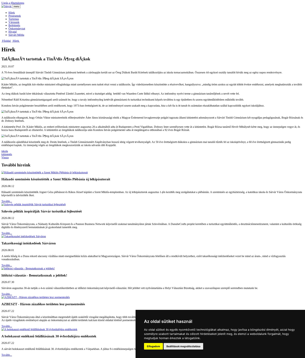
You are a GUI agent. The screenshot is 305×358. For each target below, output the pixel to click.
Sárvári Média (16, 34)
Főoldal (6, 40)
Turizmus (13, 18)
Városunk (13, 22)
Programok (14, 15)
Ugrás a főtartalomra (12, 2)
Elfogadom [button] (153, 346)
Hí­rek (11, 12)
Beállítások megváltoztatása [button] (183, 346)
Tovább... (6, 201)
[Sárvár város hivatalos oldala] (6, 6)
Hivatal (12, 31)
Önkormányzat (16, 28)
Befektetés (14, 25)
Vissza (5, 157)
